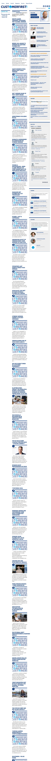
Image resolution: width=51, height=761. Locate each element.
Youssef (37, 172)
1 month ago (42, 161)
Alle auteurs (34, 229)
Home (3, 3)
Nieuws (3, 17)
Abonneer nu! (34, 14)
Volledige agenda (35, 197)
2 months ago (37, 169)
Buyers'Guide (29, 3)
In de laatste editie (34, 17)
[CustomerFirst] (14, 6)
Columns (4, 15)
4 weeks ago (38, 148)
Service (22, 3)
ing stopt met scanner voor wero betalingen (38, 138)
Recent (35, 126)
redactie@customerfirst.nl (36, 227)
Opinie (7, 3)
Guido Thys (37, 151)
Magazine (17, 3)
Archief (12, 3)
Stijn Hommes (38, 130)
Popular (39, 126)
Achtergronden (4, 14)
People (32, 126)
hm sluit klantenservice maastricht (37, 178)
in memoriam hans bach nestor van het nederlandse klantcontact (37, 160)
